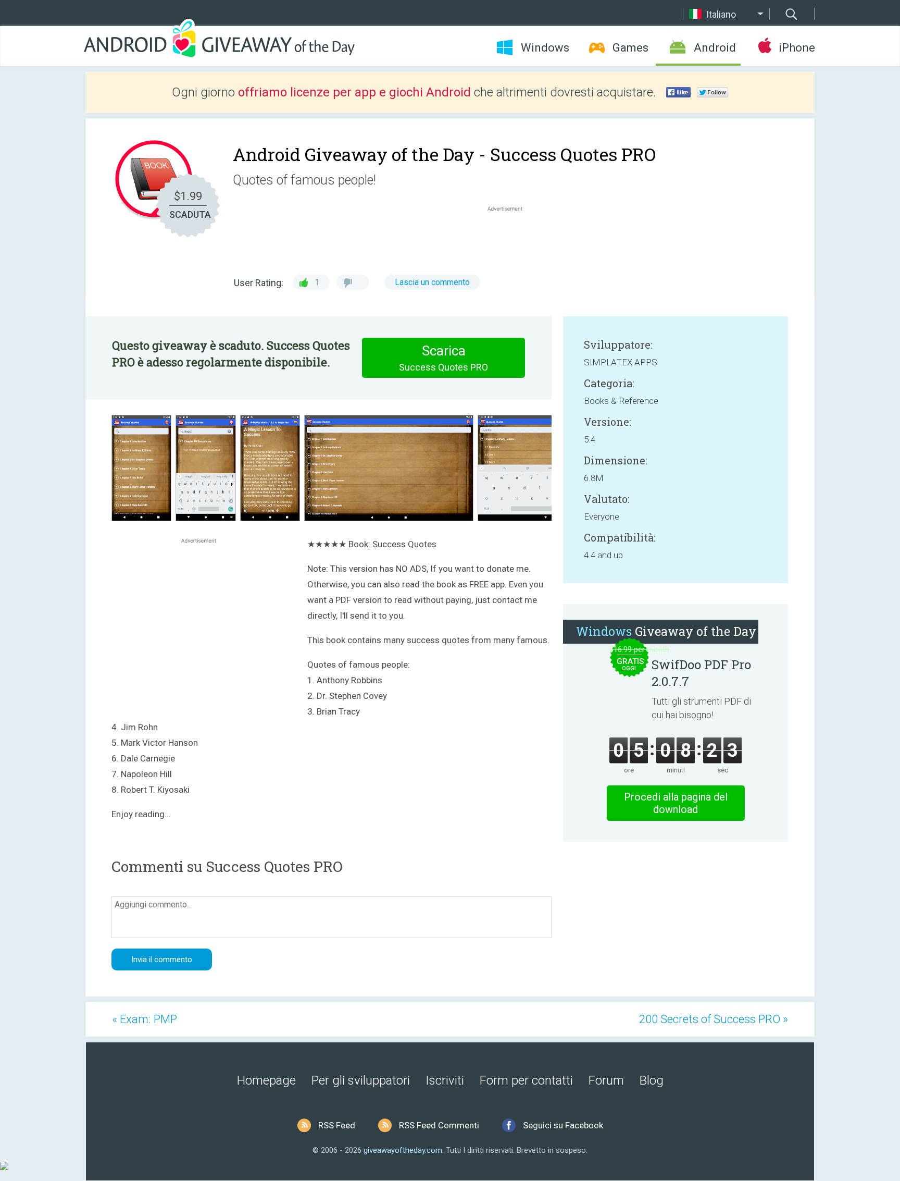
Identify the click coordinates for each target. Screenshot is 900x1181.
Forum (606, 1080)
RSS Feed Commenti (439, 1125)
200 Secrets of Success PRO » (713, 1019)
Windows (545, 47)
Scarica (443, 358)
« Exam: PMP (144, 1019)
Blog (652, 1080)
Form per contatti (526, 1080)
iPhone (797, 47)
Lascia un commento (432, 282)
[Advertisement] (510, 239)
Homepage (266, 1080)
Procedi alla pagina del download (676, 803)
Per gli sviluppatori (360, 1080)
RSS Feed (336, 1125)
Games (630, 47)
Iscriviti (445, 1080)
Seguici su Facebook (563, 1125)
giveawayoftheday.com (403, 1150)
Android (715, 47)
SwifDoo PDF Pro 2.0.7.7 (701, 673)
